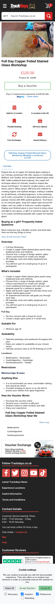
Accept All (45, 588)
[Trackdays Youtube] (33, 476)
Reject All (9, 588)
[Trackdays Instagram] (24, 476)
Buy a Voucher (27, 85)
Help (4, 542)
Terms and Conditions (13, 499)
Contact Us (21, 532)
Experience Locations (13, 487)
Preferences (45, 594)
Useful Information (12, 493)
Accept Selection (27, 588)
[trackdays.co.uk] (23, 8)
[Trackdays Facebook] (6, 476)
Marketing (29, 598)
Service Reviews (43, 562)
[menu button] (4, 5)
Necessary (13, 594)
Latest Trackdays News (14, 482)
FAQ (4, 537)
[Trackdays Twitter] (15, 476)
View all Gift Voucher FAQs (13, 237)
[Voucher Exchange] (27, 449)
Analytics (29, 594)
